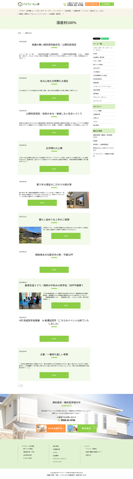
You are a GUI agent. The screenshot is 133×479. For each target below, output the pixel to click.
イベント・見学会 (91, 449)
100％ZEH (96, 68)
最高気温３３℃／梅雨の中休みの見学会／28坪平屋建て (54, 285)
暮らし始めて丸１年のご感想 (54, 219)
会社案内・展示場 (54, 14)
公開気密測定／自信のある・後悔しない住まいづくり (54, 113)
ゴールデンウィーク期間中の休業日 (103, 155)
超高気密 (96, 83)
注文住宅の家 (27, 455)
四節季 (95, 141)
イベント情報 (97, 111)
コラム (101, 11)
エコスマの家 (27, 458)
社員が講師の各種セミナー (94, 452)
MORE (54, 65)
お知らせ (96, 118)
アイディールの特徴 (25, 11)
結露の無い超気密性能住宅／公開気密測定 (54, 44)
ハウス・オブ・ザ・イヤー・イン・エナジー (49, 11)
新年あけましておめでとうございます (103, 149)
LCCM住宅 (96, 72)
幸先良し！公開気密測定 (100, 144)
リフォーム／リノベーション (102, 86)
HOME (19, 33)
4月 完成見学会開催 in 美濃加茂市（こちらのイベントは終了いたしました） (54, 322)
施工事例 (68, 11)
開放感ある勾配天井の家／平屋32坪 (54, 254)
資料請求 (96, 93)
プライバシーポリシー (100, 97)
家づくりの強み (98, 64)
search (64, 14)
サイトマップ (97, 101)
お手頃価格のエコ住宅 (100, 75)
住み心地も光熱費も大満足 (54, 81)
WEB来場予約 (97, 79)
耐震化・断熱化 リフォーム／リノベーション (33, 14)
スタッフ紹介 (97, 61)
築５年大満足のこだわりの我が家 (54, 184)
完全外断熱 (96, 90)
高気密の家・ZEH (28, 452)
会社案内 (56, 455)
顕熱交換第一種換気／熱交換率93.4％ (102, 136)
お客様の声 (77, 11)
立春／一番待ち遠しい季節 (54, 354)
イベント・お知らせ (89, 11)
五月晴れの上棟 (54, 148)
